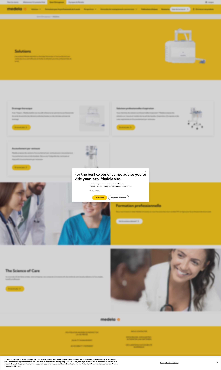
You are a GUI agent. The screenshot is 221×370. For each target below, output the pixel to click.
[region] (110, 363)
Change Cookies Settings (169, 363)
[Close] (217, 362)
